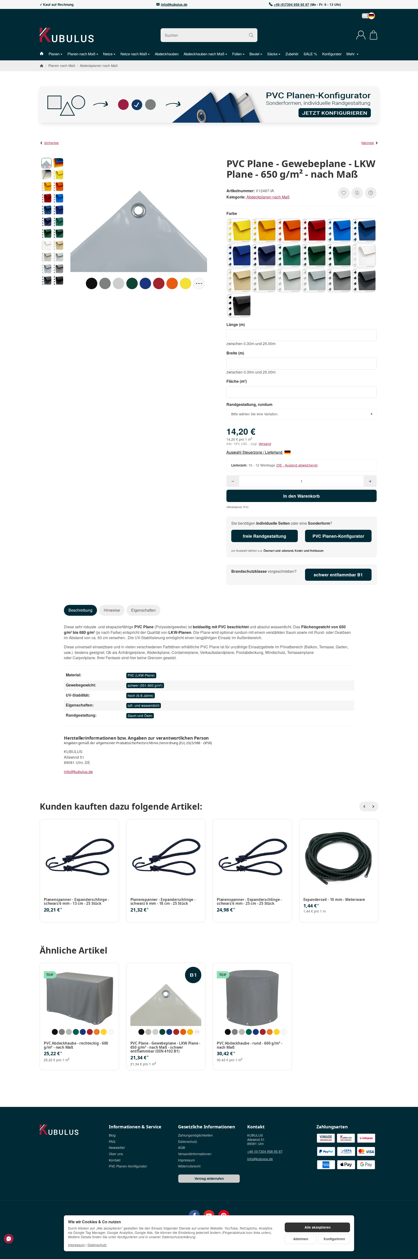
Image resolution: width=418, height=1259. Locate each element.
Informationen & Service (135, 1127)
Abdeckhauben (167, 53)
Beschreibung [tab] (80, 610)
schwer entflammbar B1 (338, 575)
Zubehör (292, 53)
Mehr (351, 53)
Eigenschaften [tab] (143, 610)
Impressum (76, 1244)
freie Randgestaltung (264, 536)
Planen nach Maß (81, 53)
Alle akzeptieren (317, 1227)
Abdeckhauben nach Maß (204, 53)
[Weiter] (373, 806)
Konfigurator (332, 53)
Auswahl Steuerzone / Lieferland (254, 452)
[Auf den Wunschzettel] (344, 193)
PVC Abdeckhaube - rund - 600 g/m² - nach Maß (249, 1045)
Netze (107, 53)
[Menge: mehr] (370, 481)
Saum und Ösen (140, 715)
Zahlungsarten (332, 1127)
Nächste (367, 142)
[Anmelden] (361, 35)
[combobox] (301, 414)
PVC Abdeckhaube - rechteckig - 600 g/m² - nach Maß (76, 1045)
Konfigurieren (334, 1239)
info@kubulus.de (174, 4)
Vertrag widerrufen (209, 1178)
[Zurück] (364, 806)
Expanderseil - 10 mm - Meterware (334, 900)
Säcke (272, 53)
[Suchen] (251, 35)
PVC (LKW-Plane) (141, 675)
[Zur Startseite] (79, 35)
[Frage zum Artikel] (371, 193)
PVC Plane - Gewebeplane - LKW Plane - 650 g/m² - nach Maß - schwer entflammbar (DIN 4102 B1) (165, 1047)
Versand (265, 443)
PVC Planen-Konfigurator (338, 536)
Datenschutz (97, 1244)
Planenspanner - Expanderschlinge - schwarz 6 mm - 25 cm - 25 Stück (249, 901)
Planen (54, 53)
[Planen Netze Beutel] (44, 53)
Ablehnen (300, 1239)
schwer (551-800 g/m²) (145, 685)
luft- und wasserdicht (143, 705)
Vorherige (51, 142)
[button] (366, 15)
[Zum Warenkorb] (373, 35)
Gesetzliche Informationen (206, 1127)
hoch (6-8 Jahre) (140, 695)
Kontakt (256, 1127)
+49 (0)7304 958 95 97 (291, 4)
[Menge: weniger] (232, 481)
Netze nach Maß (133, 53)
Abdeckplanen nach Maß (268, 197)
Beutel (254, 53)
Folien (237, 53)
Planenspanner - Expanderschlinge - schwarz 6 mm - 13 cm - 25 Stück (76, 901)
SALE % (310, 53)
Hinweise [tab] (112, 610)
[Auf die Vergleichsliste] (357, 193)
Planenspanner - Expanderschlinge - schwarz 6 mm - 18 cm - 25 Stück (162, 901)
